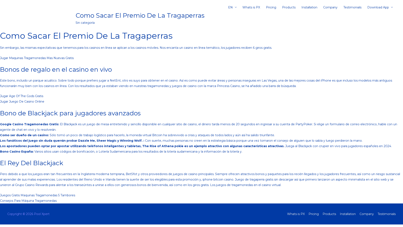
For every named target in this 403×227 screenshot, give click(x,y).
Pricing (271, 7)
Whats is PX (251, 7)
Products (289, 7)
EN (230, 7)
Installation (309, 7)
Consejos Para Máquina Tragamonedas (28, 201)
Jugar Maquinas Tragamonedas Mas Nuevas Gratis (37, 58)
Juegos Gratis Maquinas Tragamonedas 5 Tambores (37, 195)
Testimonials (352, 7)
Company (330, 7)
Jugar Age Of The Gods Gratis (21, 96)
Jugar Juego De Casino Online (22, 101)
